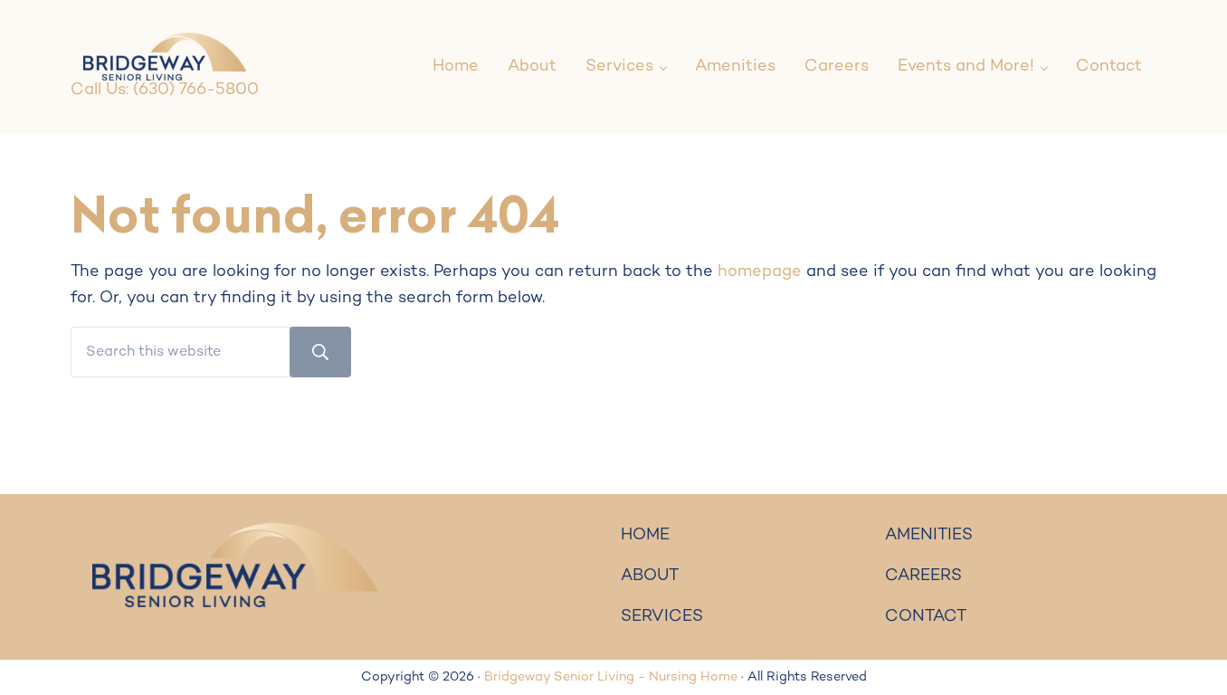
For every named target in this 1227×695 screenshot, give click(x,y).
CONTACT (925, 616)
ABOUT (650, 576)
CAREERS (923, 576)
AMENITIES (929, 535)
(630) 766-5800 (196, 90)
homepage (760, 272)
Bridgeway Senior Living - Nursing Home (610, 677)
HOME (645, 535)
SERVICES (662, 616)
